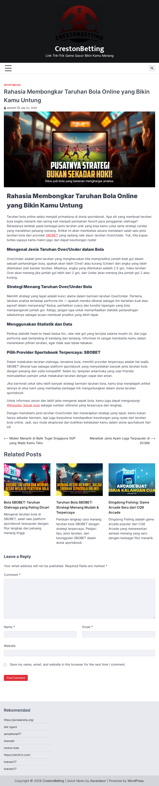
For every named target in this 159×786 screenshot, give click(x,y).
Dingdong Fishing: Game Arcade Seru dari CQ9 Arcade (129, 507)
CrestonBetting (79, 49)
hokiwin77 (10, 761)
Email (87, 627)
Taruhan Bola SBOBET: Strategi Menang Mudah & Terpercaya (77, 507)
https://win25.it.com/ (17, 754)
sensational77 (12, 733)
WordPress (135, 781)
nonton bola (11, 747)
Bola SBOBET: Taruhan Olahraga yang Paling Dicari (26, 504)
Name (9, 627)
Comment (12, 575)
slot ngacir (10, 726)
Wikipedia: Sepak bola (23, 405)
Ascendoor (98, 781)
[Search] (152, 68)
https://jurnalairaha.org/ (19, 720)
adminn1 (11, 107)
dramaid (9, 740)
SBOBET (52, 235)
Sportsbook (12, 85)
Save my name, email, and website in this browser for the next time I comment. (67, 664)
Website (10, 646)
